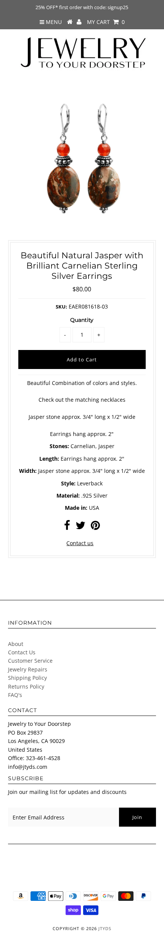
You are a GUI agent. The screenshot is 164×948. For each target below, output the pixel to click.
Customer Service (30, 660)
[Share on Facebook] (67, 527)
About (15, 643)
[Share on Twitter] (80, 527)
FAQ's (15, 694)
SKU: (61, 306)
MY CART (106, 21)
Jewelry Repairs (27, 669)
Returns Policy (26, 686)
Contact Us (21, 652)
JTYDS (104, 928)
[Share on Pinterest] (95, 527)
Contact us (79, 543)
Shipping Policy (27, 677)
